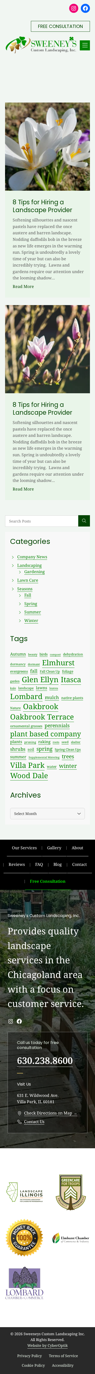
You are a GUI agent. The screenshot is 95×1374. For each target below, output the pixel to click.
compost (55, 654)
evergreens (19, 671)
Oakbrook (40, 706)
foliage (67, 671)
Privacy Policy (29, 1355)
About (77, 847)
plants (16, 741)
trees (68, 756)
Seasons (24, 589)
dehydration (73, 654)
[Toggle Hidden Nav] (85, 45)
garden (15, 681)
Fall (27, 595)
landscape (26, 688)
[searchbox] (41, 521)
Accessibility (62, 1365)
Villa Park (27, 765)
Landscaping (29, 565)
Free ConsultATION (60, 26)
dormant (34, 664)
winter (68, 765)
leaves (53, 688)
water (52, 766)
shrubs (17, 749)
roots (56, 742)
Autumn (18, 654)
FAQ (39, 864)
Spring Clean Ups (68, 749)
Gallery (54, 847)
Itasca (71, 679)
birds (44, 654)
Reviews (17, 864)
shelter (76, 742)
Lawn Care (27, 580)
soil (31, 749)
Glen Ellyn (40, 679)
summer (18, 757)
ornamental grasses (26, 726)
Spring (30, 603)
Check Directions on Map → (50, 1113)
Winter (31, 620)
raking (44, 741)
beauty (32, 654)
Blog (57, 864)
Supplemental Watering (44, 757)
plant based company (45, 733)
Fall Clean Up (50, 671)
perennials (57, 725)
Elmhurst (58, 663)
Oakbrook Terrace (42, 717)
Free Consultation (48, 881)
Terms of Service (63, 1355)
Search (84, 521)
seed (65, 742)
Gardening (34, 571)
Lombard (26, 696)
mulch (52, 697)
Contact (79, 864)
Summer (32, 612)
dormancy (18, 664)
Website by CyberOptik (47, 1345)
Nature (15, 708)
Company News (32, 557)
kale (13, 688)
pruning (30, 742)
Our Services (24, 847)
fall (33, 671)
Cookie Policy (33, 1365)
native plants (72, 697)
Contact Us (34, 1121)
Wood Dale (29, 775)
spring (44, 748)
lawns (41, 688)
